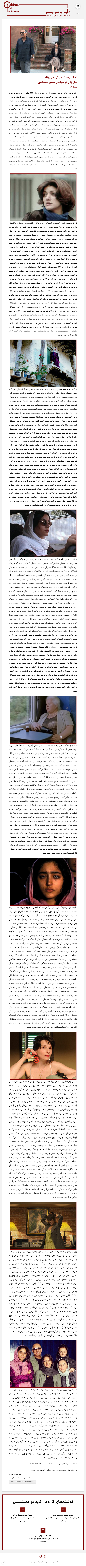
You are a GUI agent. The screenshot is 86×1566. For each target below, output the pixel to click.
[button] (77, 6)
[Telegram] (40, 1556)
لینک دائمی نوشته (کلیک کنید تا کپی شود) (19, 1478)
